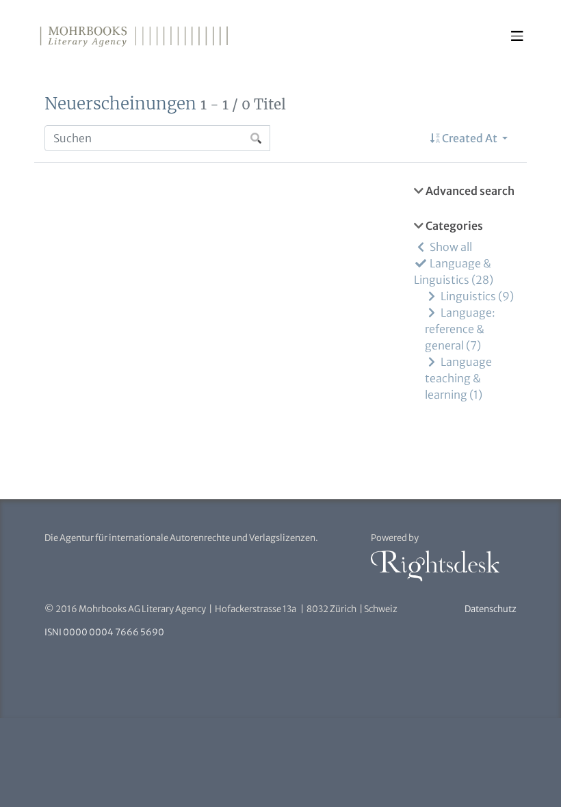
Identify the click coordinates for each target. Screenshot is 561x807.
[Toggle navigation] (517, 36)
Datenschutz (491, 609)
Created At (469, 138)
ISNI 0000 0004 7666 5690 (104, 632)
